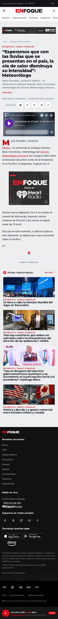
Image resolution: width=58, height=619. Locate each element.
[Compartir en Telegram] (41, 105)
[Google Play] (32, 536)
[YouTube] (29, 520)
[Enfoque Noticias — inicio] (29, 11)
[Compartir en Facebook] (27, 105)
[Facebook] (5, 520)
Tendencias (7, 478)
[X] (13, 520)
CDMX (4, 449)
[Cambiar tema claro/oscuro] (53, 3)
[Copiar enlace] (48, 105)
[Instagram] (21, 520)
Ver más (7, 93)
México (6, 17)
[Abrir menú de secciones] (4, 11)
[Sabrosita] (37, 587)
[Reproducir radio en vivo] (5, 613)
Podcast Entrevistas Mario (20, 41)
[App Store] (11, 536)
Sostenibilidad (8, 483)
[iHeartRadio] (12, 505)
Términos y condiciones (35, 595)
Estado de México (9, 454)
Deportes (45, 17)
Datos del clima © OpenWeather (13, 573)
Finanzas (33, 17)
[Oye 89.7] (20, 587)
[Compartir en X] (34, 105)
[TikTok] (37, 520)
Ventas (4, 595)
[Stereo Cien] (28, 587)
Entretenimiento (9, 474)
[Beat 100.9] (12, 587)
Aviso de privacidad (17, 595)
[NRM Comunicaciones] (4, 587)
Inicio (5, 41)
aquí (23, 498)
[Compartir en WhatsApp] (20, 105)
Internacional (19, 17)
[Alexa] (11, 543)
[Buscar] (54, 11)
